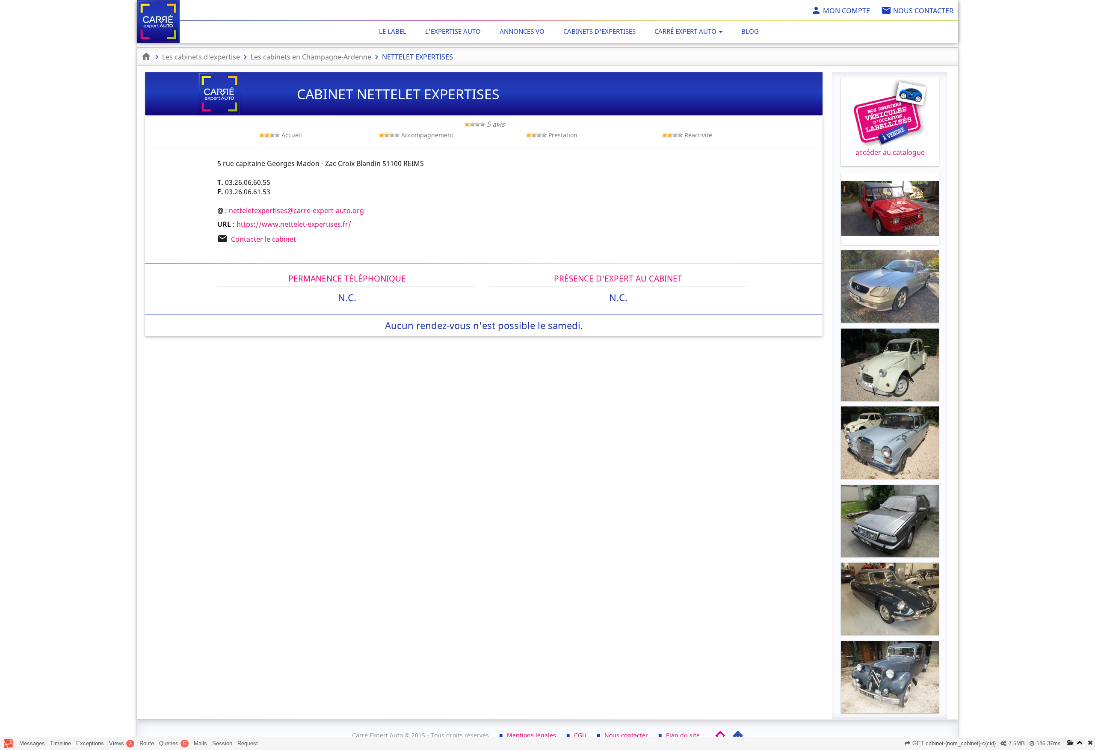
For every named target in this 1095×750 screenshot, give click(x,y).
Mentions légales (531, 735)
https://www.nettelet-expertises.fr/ (294, 224)
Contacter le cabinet (263, 239)
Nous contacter (626, 735)
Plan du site (683, 735)
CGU (580, 735)
